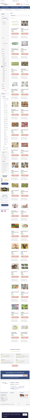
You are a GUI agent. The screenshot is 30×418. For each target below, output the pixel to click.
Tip (3, 27)
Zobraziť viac (15, 365)
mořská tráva (4, 65)
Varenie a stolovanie (5, 98)
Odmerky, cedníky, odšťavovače (6, 139)
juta (3, 61)
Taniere (5, 102)
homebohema (22, 387)
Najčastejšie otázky (3, 394)
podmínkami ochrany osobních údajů (14, 377)
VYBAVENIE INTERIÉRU (3, 96)
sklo (4, 74)
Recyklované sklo (6, 142)
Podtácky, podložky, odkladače (6, 123)
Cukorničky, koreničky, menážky (6, 119)
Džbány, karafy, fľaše (6, 107)
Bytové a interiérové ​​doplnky (5, 149)
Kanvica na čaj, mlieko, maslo (6, 111)
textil (3, 75)
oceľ (3, 80)
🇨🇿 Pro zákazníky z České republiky (4, 398)
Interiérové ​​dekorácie (5, 147)
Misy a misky (5, 104)
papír (4, 66)
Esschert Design (5, 43)
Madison (4, 47)
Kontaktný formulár (5, 205)
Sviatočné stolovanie (5, 144)
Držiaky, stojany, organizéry (6, 121)
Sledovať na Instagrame (24, 397)
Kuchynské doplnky (5, 133)
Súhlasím (25, 414)
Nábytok (4, 146)
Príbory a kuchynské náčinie (6, 125)
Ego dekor (4, 42)
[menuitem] (5, 7)
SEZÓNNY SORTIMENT (4, 161)
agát (3, 81)
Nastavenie (5, 416)
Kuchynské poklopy (5, 135)
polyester (4, 70)
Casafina (4, 39)
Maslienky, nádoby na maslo (6, 137)
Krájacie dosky (5, 129)
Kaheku (4, 44)
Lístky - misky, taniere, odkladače (6, 127)
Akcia (4, 25)
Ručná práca (4, 35)
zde (19, 414)
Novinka (4, 26)
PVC (3, 71)
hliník (3, 60)
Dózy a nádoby (6, 114)
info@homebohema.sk (14, 386)
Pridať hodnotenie (4, 183)
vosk (3, 76)
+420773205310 (22, 386)
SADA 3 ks (4, 32)
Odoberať (25, 375)
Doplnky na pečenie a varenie (6, 113)
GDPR (2, 396)
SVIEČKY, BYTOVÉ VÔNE (4, 152)
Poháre (5, 101)
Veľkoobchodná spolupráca (4, 399)
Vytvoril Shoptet (27, 404)
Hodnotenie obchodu (15, 349)
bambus (4, 57)
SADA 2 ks (4, 31)
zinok (4, 79)
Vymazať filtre (5, 90)
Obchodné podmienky (4, 395)
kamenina (4, 62)
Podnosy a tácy (6, 117)
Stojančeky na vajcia (5, 131)
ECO (3, 30)
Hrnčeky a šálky (6, 105)
